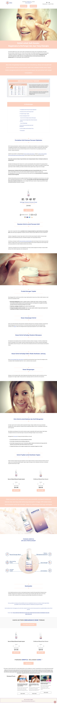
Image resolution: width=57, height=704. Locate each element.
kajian (12, 297)
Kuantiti (16, 482)
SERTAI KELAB (33, 6)
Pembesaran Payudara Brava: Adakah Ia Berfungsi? (46, 683)
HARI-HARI (23, 200)
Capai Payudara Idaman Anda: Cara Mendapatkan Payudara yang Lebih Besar (22, 684)
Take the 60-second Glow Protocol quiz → (28, 701)
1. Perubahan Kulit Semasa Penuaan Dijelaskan (28, 109)
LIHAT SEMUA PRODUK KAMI (28, 624)
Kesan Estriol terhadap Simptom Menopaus (28, 117)
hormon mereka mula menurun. (29, 153)
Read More (23, 693)
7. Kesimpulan (22, 130)
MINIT (30, 200)
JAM (26, 200)
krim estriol (15, 436)
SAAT (34, 200)
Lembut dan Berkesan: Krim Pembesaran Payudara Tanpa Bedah (34, 684)
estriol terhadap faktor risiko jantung (17, 359)
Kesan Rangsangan (23, 123)
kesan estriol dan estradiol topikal (25, 241)
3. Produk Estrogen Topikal (24, 113)
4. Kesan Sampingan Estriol (24, 115)
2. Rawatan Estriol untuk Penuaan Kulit (26, 111)
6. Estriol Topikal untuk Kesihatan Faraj (26, 128)
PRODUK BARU (24, 6)
